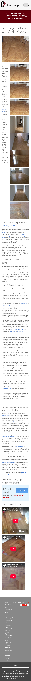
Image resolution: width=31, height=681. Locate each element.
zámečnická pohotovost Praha (8, 637)
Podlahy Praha (8, 225)
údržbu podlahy (24, 303)
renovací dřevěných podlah (8, 436)
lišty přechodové (20, 331)
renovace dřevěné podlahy (14, 422)
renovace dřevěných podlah (8, 462)
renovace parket (7, 388)
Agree (15, 665)
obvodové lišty (12, 331)
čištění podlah (6, 305)
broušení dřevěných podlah (8, 236)
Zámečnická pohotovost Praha (8, 622)
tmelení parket (21, 329)
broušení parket (23, 234)
